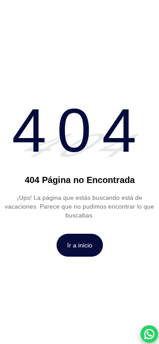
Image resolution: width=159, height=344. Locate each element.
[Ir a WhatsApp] (149, 334)
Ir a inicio (79, 245)
